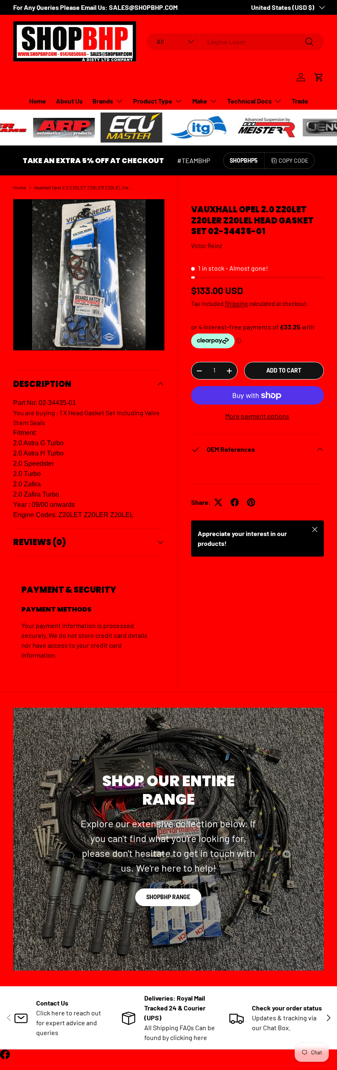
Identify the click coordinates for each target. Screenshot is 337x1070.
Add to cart (283, 370)
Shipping (236, 303)
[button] (319, 77)
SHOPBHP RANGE (168, 896)
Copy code (293, 160)
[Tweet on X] (218, 502)
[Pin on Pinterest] (251, 502)
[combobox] (235, 41)
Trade (300, 101)
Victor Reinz (206, 245)
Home (37, 101)
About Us (69, 101)
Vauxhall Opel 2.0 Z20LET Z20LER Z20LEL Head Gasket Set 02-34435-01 (83, 187)
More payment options (257, 416)
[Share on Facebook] (234, 502)
